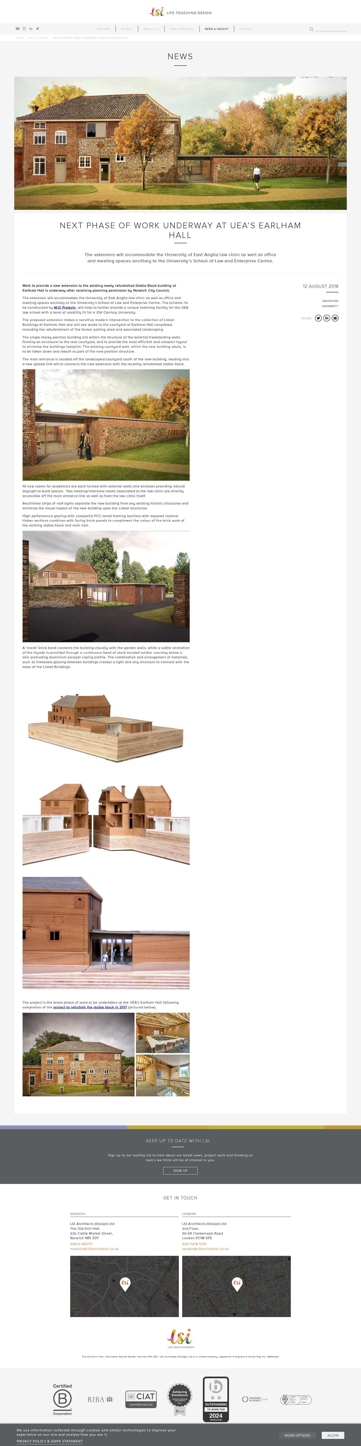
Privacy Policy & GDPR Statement (50, 1441)
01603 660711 (81, 1244)
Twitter (318, 318)
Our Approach (182, 29)
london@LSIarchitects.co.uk (205, 1249)
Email (335, 318)
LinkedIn (326, 318)
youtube (17, 28)
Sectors (103, 29)
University (330, 306)
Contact (247, 29)
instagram (24, 28)
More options (297, 1435)
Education (330, 301)
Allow (333, 1435)
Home (19, 38)
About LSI (151, 29)
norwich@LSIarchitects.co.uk (94, 1249)
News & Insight (217, 29)
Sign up (180, 1171)
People (126, 29)
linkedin (31, 28)
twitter (37, 28)
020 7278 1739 (194, 1244)
